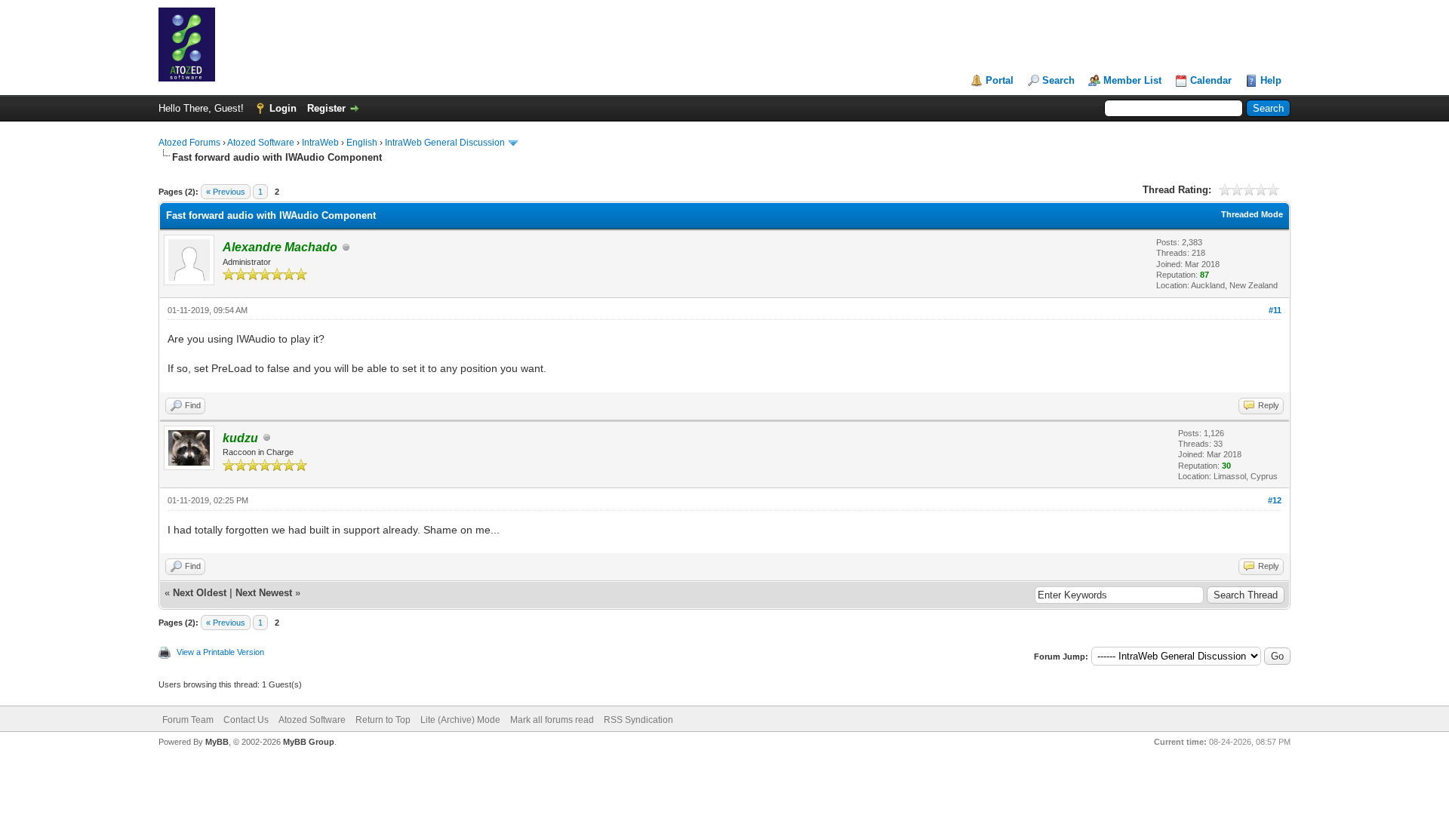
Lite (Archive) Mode (460, 720)
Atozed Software (260, 142)
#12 (1274, 500)
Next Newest (263, 592)
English (361, 142)
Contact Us (246, 720)
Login (283, 108)
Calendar (1211, 80)
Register (326, 108)
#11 (1275, 310)
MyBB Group (308, 741)
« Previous (225, 191)
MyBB (217, 741)
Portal (1000, 80)
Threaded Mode (1252, 214)
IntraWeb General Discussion (445, 142)
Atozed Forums (189, 142)
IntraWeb (320, 142)
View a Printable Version (220, 652)
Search (1058, 80)
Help (1270, 80)
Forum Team (188, 720)
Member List (1132, 80)
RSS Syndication (638, 720)
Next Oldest (199, 592)
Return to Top (383, 720)
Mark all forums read (552, 720)
